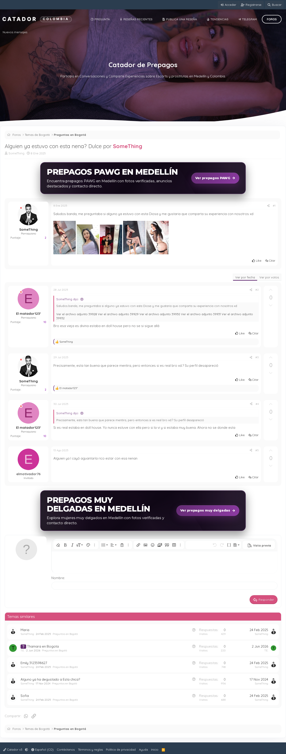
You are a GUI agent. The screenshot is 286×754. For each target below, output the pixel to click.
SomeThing (127, 146)
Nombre (57, 578)
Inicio (154, 749)
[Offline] (21, 208)
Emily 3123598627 (34, 663)
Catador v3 (14, 749)
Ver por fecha (245, 277)
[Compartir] (268, 205)
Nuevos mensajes (15, 32)
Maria (25, 630)
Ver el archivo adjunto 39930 (159, 314)
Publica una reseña (181, 19)
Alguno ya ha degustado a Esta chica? (50, 679)
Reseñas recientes (137, 19)
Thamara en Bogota (43, 646)
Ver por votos (269, 277)
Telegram (249, 19)
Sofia (25, 696)
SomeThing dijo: (67, 299)
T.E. (22, 650)
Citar (272, 260)
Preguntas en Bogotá (65, 634)
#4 (257, 404)
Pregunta (102, 19)
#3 (257, 357)
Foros (272, 19)
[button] (58, 545)
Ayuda (143, 749)
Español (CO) (44, 749)
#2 (257, 289)
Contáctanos (66, 749)
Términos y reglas (90, 749)
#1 (274, 205)
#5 (257, 450)
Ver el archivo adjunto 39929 (118, 314)
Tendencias (219, 19)
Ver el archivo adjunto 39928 (76, 314)
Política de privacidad (121, 749)
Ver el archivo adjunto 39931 (201, 314)
